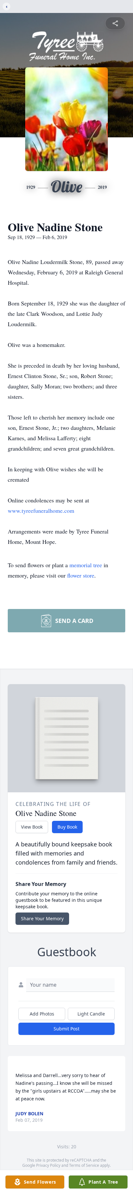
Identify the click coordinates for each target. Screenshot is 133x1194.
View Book (32, 827)
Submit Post (66, 1029)
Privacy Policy (48, 1165)
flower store (80, 575)
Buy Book (67, 827)
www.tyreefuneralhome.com (41, 510)
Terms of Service (84, 1165)
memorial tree (85, 565)
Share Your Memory (42, 918)
